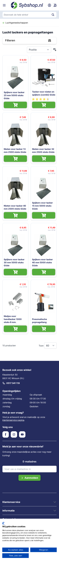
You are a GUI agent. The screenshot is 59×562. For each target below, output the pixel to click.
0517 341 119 (13, 383)
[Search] (53, 15)
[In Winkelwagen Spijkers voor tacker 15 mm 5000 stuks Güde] (43, 215)
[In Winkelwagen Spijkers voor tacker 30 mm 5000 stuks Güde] (15, 272)
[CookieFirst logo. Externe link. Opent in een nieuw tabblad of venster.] (3, 523)
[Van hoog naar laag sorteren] (55, 49)
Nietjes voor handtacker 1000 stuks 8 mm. (13, 319)
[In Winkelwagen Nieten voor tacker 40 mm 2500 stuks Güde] (15, 215)
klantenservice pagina (13, 420)
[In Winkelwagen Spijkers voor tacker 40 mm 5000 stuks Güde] (43, 272)
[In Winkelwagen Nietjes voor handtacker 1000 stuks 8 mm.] (15, 329)
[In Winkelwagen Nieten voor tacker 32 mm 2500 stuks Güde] (43, 158)
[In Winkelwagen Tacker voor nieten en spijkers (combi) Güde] (43, 105)
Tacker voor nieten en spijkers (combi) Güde (43, 93)
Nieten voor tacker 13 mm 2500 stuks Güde (15, 150)
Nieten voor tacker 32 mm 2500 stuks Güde (43, 150)
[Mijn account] (49, 5)
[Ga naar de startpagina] (27, 5)
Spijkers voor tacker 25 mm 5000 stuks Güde (14, 95)
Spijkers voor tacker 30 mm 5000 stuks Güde (14, 262)
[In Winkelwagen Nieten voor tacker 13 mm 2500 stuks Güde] (15, 158)
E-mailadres (29, 461)
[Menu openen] (4, 5)
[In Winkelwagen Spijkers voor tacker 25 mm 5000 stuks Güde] (15, 105)
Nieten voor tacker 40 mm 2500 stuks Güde (15, 207)
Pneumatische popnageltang (39, 320)
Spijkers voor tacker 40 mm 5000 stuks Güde (42, 262)
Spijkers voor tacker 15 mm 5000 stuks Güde (42, 205)
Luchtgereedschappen (16, 22)
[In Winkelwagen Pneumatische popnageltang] (43, 329)
